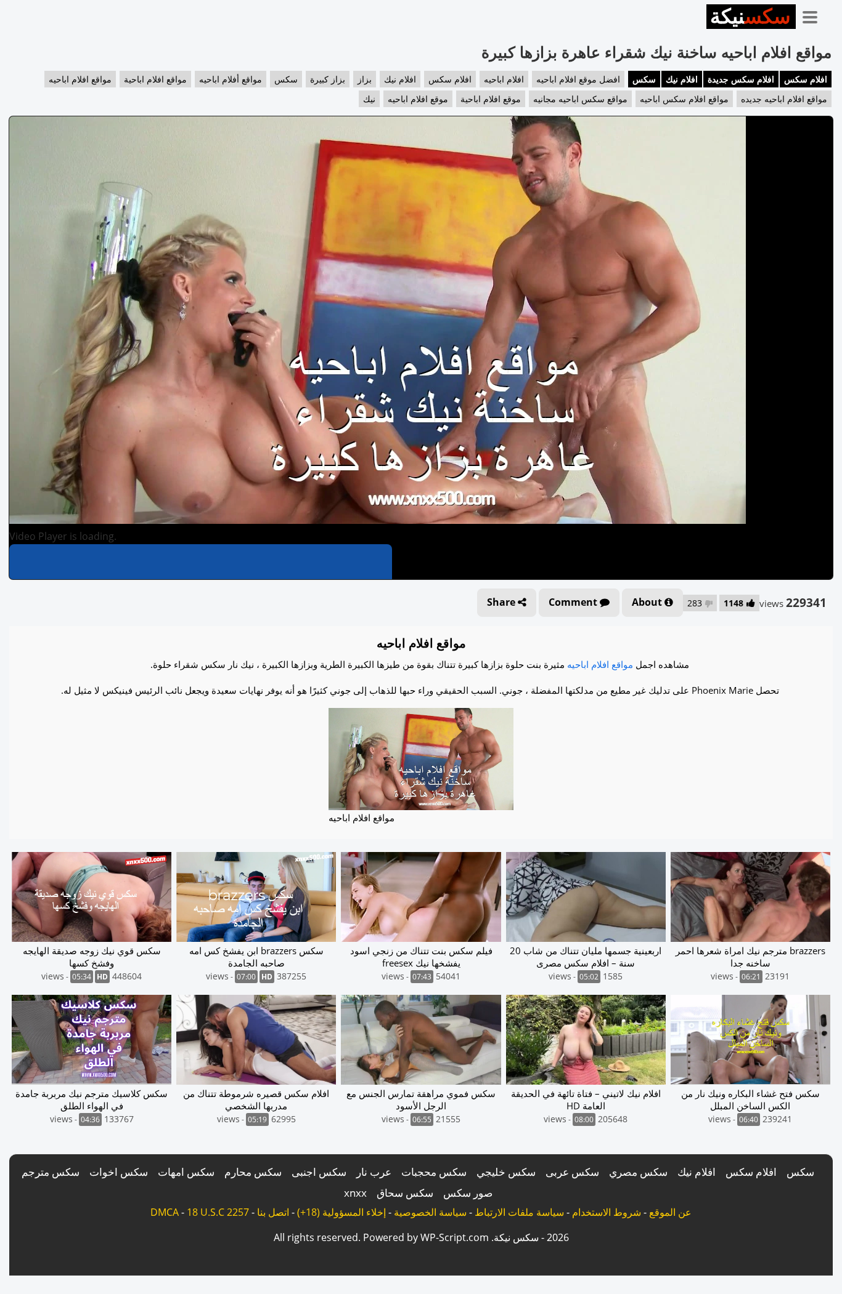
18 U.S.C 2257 (218, 1212)
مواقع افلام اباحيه (80, 79)
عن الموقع (670, 1212)
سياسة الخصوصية (430, 1212)
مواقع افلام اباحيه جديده (784, 99)
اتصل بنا (273, 1212)
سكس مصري (638, 1172)
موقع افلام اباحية (490, 99)
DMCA (164, 1212)
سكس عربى (572, 1172)
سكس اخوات (118, 1172)
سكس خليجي (506, 1172)
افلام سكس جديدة (741, 79)
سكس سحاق (405, 1193)
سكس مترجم (51, 1172)
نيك (369, 99)
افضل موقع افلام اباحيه (578, 79)
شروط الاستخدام (606, 1212)
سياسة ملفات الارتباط (519, 1212)
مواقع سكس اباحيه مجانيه (580, 99)
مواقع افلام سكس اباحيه (684, 99)
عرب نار (373, 1172)
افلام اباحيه (504, 79)
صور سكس (468, 1193)
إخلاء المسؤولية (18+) (341, 1212)
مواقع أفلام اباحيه (230, 79)
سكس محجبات (434, 1172)
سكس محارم (253, 1172)
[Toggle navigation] (814, 15)
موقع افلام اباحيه (418, 99)
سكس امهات (186, 1172)
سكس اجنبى (319, 1172)
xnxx (355, 1193)
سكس (644, 79)
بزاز (365, 79)
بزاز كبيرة (327, 79)
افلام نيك (682, 79)
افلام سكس (805, 79)
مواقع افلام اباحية (155, 79)
